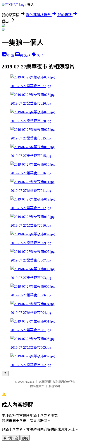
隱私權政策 (37, 386)
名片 (40, 56)
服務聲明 (54, 386)
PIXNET (29, 381)
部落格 (25, 56)
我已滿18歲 (10, 438)
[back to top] (5, 373)
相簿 (11, 56)
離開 (25, 438)
